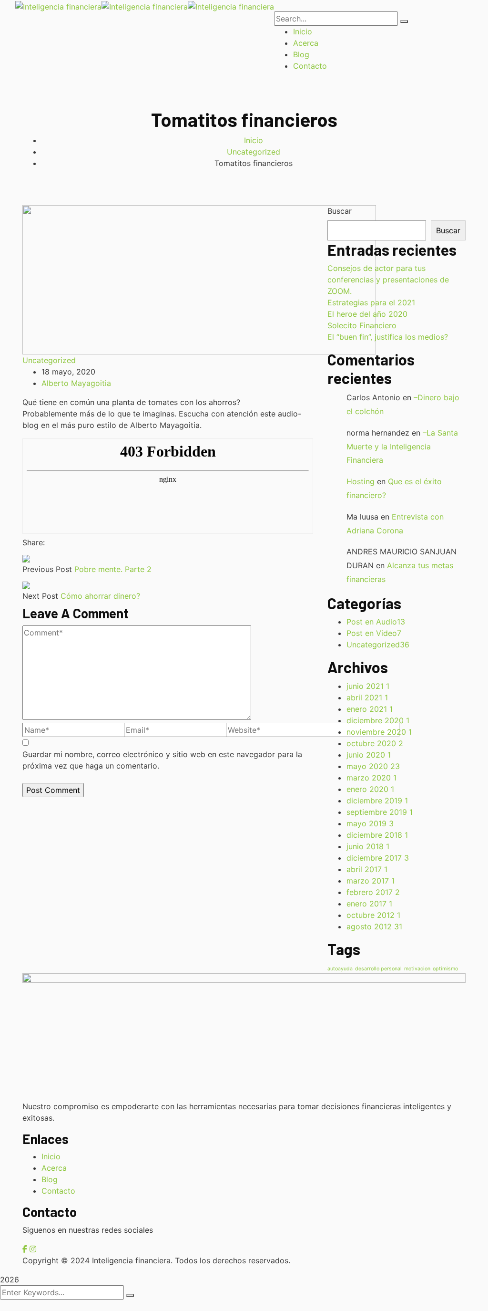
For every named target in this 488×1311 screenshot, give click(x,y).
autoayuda (340, 969)
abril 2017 (366, 869)
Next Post (40, 596)
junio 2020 (368, 755)
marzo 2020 (371, 777)
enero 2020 (370, 789)
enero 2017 (369, 903)
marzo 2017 (370, 880)
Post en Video (373, 633)
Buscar (339, 211)
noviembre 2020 (379, 732)
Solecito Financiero (361, 325)
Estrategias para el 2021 (371, 302)
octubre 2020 (374, 743)
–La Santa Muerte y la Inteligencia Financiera (402, 446)
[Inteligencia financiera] (58, 5)
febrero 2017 (373, 892)
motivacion (417, 969)
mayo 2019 (370, 823)
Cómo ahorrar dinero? (100, 596)
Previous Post (47, 569)
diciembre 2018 (377, 835)
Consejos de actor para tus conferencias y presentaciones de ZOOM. (388, 279)
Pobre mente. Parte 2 (113, 569)
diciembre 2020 (377, 720)
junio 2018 (367, 846)
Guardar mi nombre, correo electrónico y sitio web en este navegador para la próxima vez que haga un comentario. (162, 759)
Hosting (360, 481)
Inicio (253, 140)
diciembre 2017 (377, 858)
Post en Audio (375, 621)
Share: (33, 542)
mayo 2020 (373, 766)
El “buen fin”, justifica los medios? (387, 337)
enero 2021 (369, 709)
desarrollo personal (378, 969)
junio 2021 (367, 686)
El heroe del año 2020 (367, 314)
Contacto (58, 1191)
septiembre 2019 (379, 812)
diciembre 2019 (377, 800)
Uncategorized (253, 151)
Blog (49, 1179)
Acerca (54, 1168)
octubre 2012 (373, 915)
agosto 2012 (374, 926)
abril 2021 (367, 697)
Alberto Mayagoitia (76, 383)
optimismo (445, 969)
